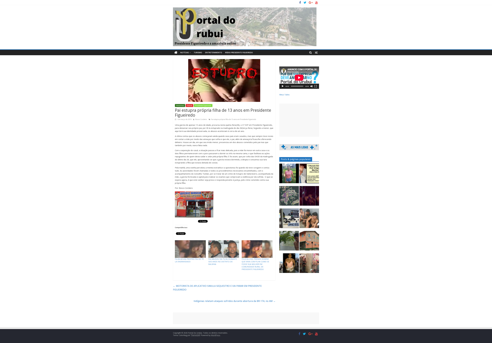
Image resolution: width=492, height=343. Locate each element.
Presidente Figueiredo (203, 105)
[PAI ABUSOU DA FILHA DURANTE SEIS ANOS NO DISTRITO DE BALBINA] (223, 249)
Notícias (184, 52)
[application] (299, 77)
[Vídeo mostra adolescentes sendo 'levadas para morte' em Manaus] (309, 197)
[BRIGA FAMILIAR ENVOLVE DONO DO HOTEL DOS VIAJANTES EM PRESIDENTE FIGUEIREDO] (309, 242)
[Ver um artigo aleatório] (316, 52)
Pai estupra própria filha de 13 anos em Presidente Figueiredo (233, 119)
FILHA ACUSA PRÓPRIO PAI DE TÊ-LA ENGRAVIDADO (189, 260)
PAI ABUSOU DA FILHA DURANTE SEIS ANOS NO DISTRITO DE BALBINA (222, 261)
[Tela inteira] (315, 86)
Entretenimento (213, 52)
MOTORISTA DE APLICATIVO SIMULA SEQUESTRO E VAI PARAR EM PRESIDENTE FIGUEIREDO (217, 287)
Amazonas (180, 105)
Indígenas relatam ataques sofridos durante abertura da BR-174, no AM (234, 301)
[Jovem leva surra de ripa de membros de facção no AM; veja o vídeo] (289, 175)
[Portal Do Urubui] (176, 52)
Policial (189, 105)
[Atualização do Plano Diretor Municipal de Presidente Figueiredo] (289, 197)
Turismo (198, 52)
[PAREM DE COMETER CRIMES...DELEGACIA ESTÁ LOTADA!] (309, 264)
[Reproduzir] (282, 86)
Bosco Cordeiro (201, 119)
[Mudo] (311, 86)
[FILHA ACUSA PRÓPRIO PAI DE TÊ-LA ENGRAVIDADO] (190, 249)
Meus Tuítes (284, 94)
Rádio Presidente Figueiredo (239, 52)
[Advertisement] (299, 120)
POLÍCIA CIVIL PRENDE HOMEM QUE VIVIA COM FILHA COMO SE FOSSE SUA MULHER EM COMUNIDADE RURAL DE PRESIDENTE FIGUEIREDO (255, 264)
